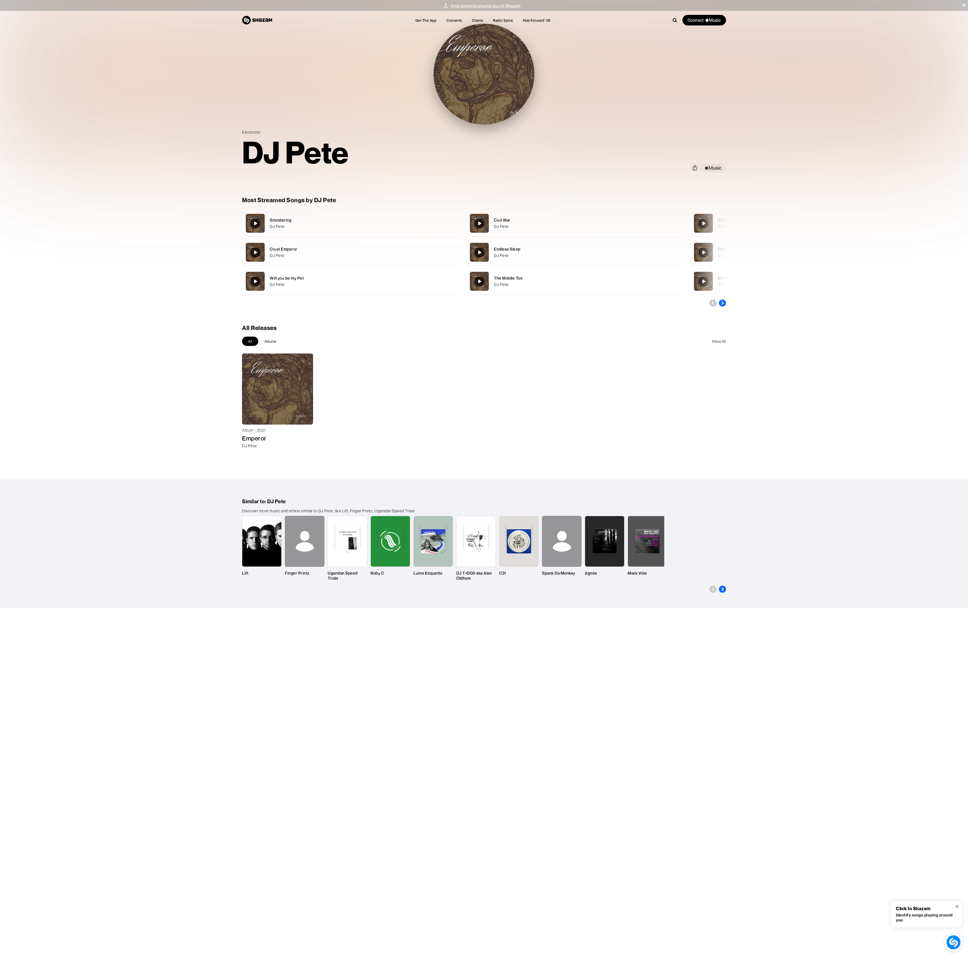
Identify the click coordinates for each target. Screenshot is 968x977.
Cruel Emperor (283, 249)
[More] (428, 223)
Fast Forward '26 (537, 20)
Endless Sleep (507, 249)
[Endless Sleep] (575, 252)
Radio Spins (503, 20)
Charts (477, 20)
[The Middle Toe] (575, 281)
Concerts (454, 20)
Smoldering (280, 220)
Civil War (502, 220)
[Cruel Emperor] (351, 252)
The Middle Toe (508, 278)
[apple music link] (713, 168)
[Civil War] (575, 223)
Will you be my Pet (287, 278)
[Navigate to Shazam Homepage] (257, 20)
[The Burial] (704, 223)
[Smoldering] (351, 223)
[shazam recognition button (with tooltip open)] (953, 942)
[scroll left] (712, 303)
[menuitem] (426, 20)
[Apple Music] (251, 455)
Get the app (426, 20)
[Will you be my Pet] (351, 281)
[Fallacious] (704, 252)
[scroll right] (722, 303)
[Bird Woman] (704, 281)
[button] (963, 5)
